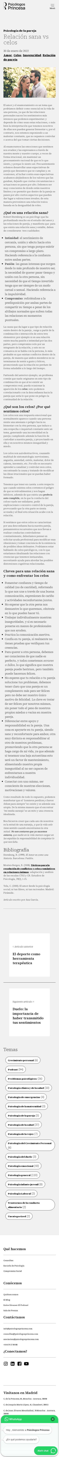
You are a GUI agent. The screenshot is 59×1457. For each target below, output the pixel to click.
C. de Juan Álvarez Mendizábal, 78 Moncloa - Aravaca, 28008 (29, 1412)
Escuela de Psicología (13, 1265)
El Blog (6, 1299)
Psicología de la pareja (19, 31)
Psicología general (19, 1175)
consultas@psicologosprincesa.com (20, 1333)
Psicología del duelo (20, 1156)
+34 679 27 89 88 (10, 1344)
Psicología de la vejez (21, 1134)
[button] (53, 1419)
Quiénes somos (10, 1294)
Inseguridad (32, 55)
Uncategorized (17, 1216)
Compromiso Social (12, 1271)
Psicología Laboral (19, 1193)
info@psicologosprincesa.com (17, 1328)
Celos (17, 55)
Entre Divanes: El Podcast (15, 1305)
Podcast (13, 1069)
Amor (7, 55)
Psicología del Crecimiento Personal (29, 1143)
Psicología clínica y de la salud (26, 1088)
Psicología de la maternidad (24, 1106)
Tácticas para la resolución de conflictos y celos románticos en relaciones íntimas (29, 869)
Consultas (8, 1260)
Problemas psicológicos (22, 1078)
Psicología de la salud (21, 1124)
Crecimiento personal (21, 1060)
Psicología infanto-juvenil (23, 1184)
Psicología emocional (20, 1166)
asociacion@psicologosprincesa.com (21, 1339)
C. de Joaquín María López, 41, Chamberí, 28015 (25, 1404)
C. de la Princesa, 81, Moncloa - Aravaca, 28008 (25, 1398)
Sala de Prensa (10, 1310)
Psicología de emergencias (24, 1097)
